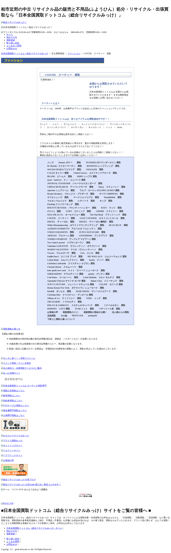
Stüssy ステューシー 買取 (111, 187)
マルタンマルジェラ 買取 (60, 201)
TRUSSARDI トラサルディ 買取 (64, 302)
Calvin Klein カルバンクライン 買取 (65, 260)
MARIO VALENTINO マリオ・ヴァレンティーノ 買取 (75, 249)
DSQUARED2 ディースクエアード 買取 (96, 291)
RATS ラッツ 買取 (111, 208)
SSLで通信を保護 (85, 496)
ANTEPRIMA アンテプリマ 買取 (96, 235)
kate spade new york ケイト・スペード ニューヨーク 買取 (76, 270)
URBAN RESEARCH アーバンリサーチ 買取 (70, 187)
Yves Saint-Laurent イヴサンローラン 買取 (68, 242)
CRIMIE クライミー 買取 (109, 211)
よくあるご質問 (13, 46)
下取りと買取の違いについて (61, 319)
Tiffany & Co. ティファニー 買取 (64, 298)
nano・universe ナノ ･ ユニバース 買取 (66, 180)
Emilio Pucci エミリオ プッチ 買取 (65, 256)
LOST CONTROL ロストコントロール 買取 (102, 218)
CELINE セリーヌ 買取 (111, 284)
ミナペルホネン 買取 (114, 305)
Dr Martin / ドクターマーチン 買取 (64, 166)
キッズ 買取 (106, 201)
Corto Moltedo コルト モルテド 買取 (102, 277)
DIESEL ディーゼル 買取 (60, 222)
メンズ (50, 162)
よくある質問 (12, 541)
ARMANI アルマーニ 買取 (60, 235)
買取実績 (10, 40)
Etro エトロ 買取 (90, 253)
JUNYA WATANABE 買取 (92, 232)
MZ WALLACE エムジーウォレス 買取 (107, 256)
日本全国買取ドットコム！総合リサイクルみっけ (24, 53)
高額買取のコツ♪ (71, 312)
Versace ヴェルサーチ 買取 (61, 253)
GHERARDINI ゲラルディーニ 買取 (65, 274)
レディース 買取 (86, 201)
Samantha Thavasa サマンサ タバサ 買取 (66, 281)
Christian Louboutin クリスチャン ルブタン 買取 (71, 263)
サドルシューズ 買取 (58, 197)
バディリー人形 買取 (109, 309)
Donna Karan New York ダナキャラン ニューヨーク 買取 (75, 288)
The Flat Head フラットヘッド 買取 (108, 215)
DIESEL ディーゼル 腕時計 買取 (96, 222)
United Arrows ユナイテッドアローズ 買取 (95, 173)
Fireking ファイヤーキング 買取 (63, 204)
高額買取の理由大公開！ (95, 312)
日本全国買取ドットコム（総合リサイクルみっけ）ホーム (34, 528)
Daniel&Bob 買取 (113, 197)
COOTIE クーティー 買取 (61, 218)
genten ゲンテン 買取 (99, 274)
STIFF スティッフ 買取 (78, 211)
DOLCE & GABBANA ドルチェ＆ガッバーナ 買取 (73, 305)
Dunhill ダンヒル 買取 (59, 291)
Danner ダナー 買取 (70, 162)
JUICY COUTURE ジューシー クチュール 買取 (70, 284)
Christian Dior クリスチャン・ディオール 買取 (70, 295)
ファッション (74, 53)
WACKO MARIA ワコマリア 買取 (64, 169)
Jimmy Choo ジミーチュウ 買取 (106, 281)
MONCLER (77, 315)
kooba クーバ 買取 (99, 260)
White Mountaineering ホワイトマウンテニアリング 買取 (75, 225)
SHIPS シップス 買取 (87, 176)
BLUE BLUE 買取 (118, 225)
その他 (64, 316)
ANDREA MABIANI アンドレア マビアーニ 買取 (71, 239)
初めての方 (11, 37)
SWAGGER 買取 (94, 169)
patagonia (92, 315)
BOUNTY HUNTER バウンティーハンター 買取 (71, 208)
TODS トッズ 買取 (96, 298)
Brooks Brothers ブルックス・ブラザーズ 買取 (70, 194)
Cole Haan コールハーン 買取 (62, 277)
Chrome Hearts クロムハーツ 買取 (65, 267)
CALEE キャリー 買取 (58, 173)
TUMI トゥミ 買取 (84, 309)
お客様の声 (52, 312)
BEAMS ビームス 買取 (59, 176)
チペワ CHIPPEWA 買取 (111, 194)
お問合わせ (11, 48)
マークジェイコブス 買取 (86, 197)
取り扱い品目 (12, 43)
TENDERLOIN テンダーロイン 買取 (103, 162)
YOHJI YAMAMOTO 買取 (60, 232)
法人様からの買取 (120, 312)
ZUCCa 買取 (54, 211)
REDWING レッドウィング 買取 (103, 166)
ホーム (9, 34)
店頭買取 (51, 316)
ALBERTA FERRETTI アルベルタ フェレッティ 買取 (74, 228)
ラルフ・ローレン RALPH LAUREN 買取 (100, 190)
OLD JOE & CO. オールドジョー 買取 (66, 215)
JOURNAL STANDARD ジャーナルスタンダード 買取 (74, 183)
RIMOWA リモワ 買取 (58, 309)
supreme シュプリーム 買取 (61, 190)
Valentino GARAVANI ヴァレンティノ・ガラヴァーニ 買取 (76, 246)
